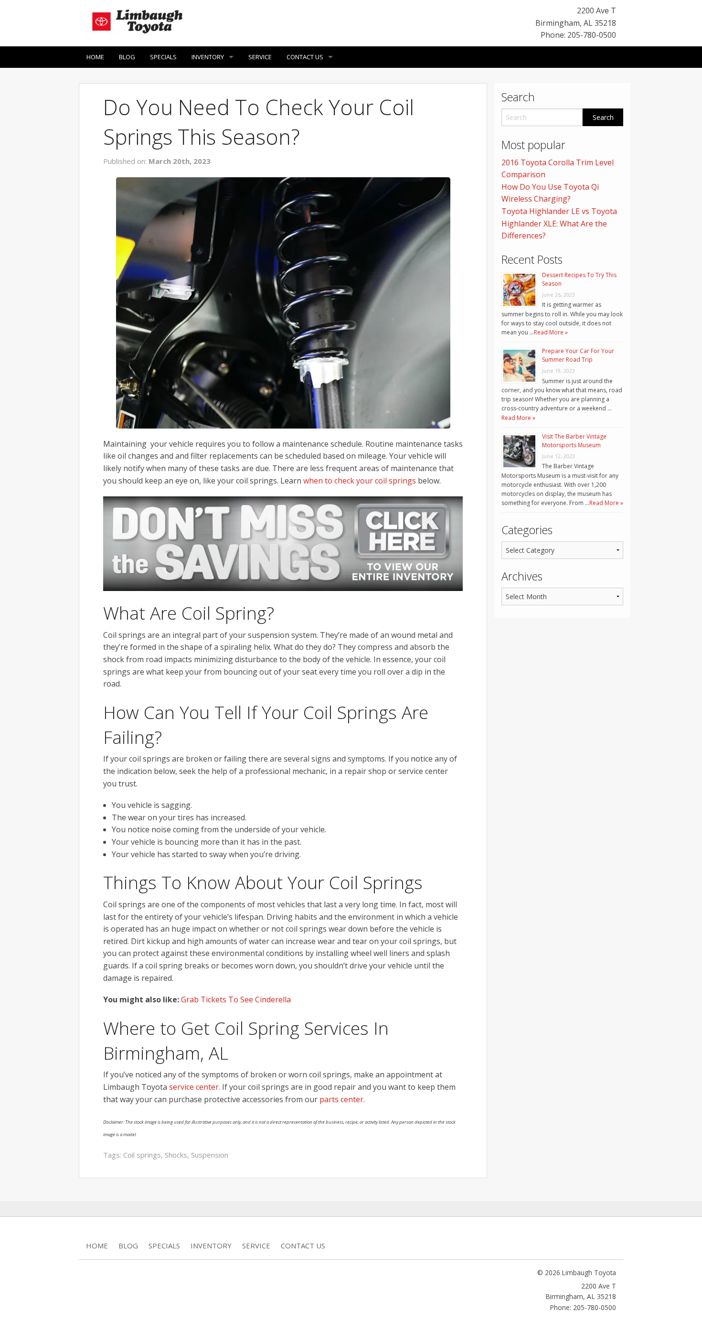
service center (194, 1087)
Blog (127, 57)
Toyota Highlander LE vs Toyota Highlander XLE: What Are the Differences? (559, 223)
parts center (341, 1099)
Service (260, 57)
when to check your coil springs (359, 480)
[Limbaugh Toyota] (136, 19)
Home (95, 57)
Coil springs (142, 1155)
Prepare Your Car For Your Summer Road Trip (578, 355)
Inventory (207, 57)
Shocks (176, 1155)
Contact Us (305, 57)
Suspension (209, 1155)
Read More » (551, 332)
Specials (163, 57)
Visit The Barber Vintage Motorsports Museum (574, 440)
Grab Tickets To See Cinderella (236, 999)
